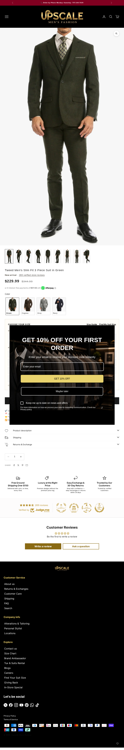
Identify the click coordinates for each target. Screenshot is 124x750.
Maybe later (62, 391)
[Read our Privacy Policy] (102, 408)
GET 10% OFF (62, 378)
